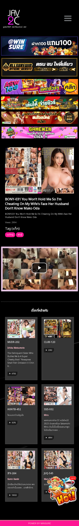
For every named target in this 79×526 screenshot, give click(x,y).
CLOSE (72, 478)
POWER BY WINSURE (39, 523)
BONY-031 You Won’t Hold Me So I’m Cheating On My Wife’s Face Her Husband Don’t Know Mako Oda (37, 203)
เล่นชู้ (20, 234)
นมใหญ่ (10, 234)
